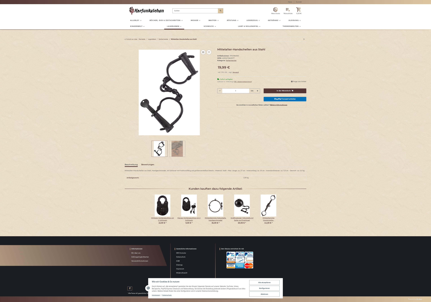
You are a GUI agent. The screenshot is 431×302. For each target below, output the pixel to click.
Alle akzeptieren (264, 282)
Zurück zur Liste (131, 39)
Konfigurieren (264, 288)
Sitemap (179, 265)
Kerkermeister (231, 60)
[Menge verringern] (219, 91)
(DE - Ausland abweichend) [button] (243, 81)
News (290, 2)
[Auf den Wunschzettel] (209, 52)
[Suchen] (220, 10)
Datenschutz (180, 257)
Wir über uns (136, 253)
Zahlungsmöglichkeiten (140, 257)
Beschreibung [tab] (131, 165)
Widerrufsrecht (181, 273)
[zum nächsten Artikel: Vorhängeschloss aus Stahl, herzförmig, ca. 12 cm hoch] (304, 39)
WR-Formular (181, 253)
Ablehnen (264, 294)
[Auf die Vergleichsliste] (203, 52)
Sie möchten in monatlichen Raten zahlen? (261, 105)
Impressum (180, 269)
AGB (178, 261)
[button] (275, 11)
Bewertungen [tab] (147, 165)
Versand (235, 72)
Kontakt (299, 2)
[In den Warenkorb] (126, 46)
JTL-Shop (419, 299)
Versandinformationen (139, 261)
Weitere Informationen (278, 105)
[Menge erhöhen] (257, 91)
